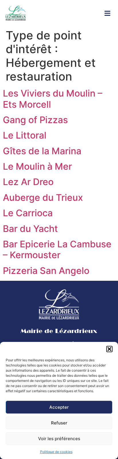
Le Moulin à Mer (37, 166)
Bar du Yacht (30, 228)
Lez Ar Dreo (28, 181)
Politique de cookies (56, 452)
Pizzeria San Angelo (46, 270)
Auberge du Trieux (43, 197)
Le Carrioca (28, 213)
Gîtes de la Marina (42, 151)
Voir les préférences (59, 438)
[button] (109, 349)
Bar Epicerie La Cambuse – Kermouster (57, 249)
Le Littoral (24, 135)
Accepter (59, 407)
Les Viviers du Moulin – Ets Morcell (52, 99)
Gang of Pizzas (35, 119)
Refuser (59, 423)
